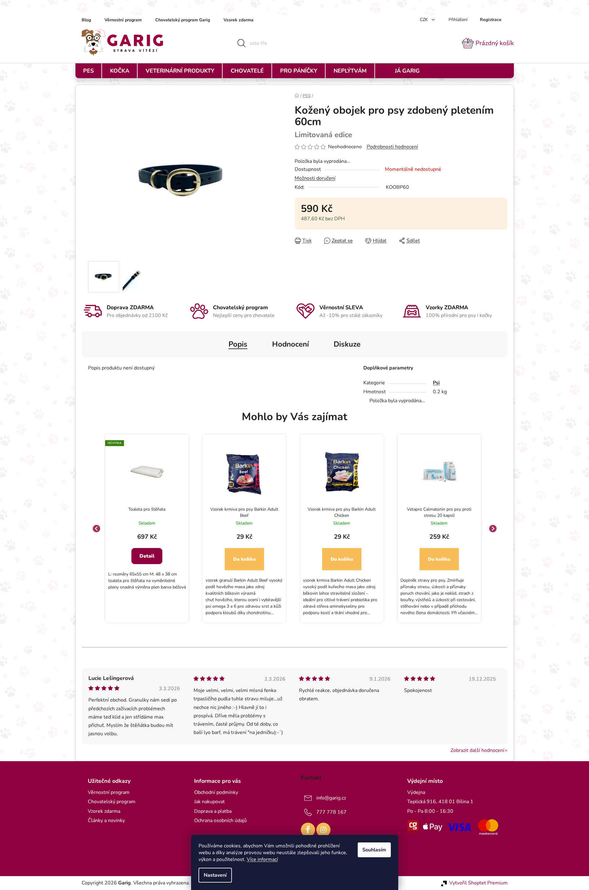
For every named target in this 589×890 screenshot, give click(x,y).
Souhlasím (374, 849)
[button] (147, 561)
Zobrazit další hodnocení (477, 750)
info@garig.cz (331, 798)
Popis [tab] (237, 344)
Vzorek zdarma (239, 20)
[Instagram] (323, 830)
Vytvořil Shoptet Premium (478, 882)
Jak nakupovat (209, 801)
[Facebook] (308, 830)
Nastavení (215, 875)
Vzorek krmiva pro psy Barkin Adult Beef (244, 512)
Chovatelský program (111, 801)
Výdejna (416, 792)
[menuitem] (88, 70)
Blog (86, 20)
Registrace (491, 20)
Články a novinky (106, 820)
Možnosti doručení (315, 178)
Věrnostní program (123, 20)
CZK (424, 20)
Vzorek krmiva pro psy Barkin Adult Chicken (342, 512)
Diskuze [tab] (347, 344)
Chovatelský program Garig (182, 20)
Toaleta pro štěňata (146, 509)
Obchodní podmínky (216, 792)
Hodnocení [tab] (290, 344)
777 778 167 (331, 812)
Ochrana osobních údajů (220, 820)
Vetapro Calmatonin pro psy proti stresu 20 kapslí (439, 512)
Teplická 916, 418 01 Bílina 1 (440, 801)
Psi (436, 382)
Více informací (262, 859)
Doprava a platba (213, 811)
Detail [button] (147, 556)
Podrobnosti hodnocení (392, 146)
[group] (147, 528)
